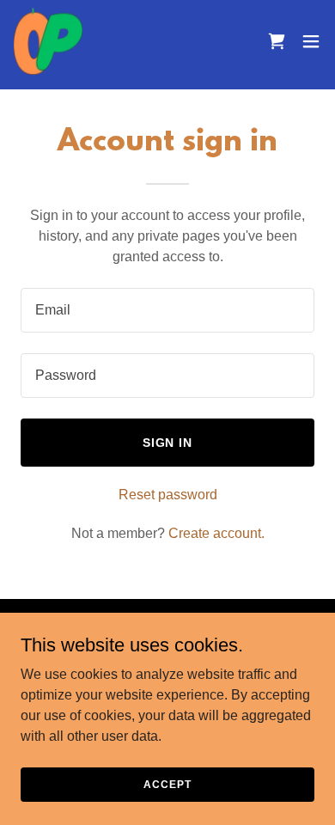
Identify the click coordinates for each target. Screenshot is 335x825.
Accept (167, 784)
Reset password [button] (168, 494)
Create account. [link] (216, 533)
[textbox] (167, 310)
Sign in (168, 442)
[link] (48, 41)
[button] (311, 41)
